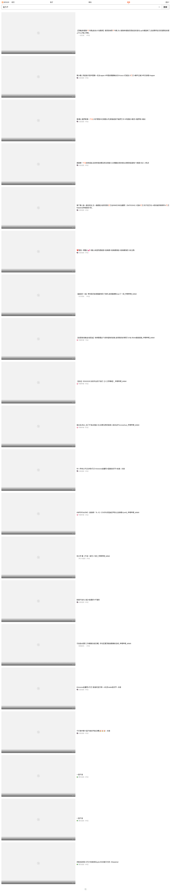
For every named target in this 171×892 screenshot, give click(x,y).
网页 (13, 2)
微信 (90, 2)
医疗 (51, 2)
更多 (167, 2)
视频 (128, 2)
